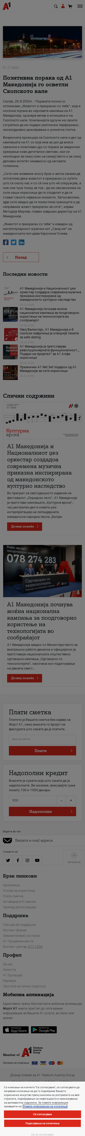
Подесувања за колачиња (43, 1123)
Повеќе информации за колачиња (45, 1106)
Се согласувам (42, 1114)
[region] (42, 1109)
